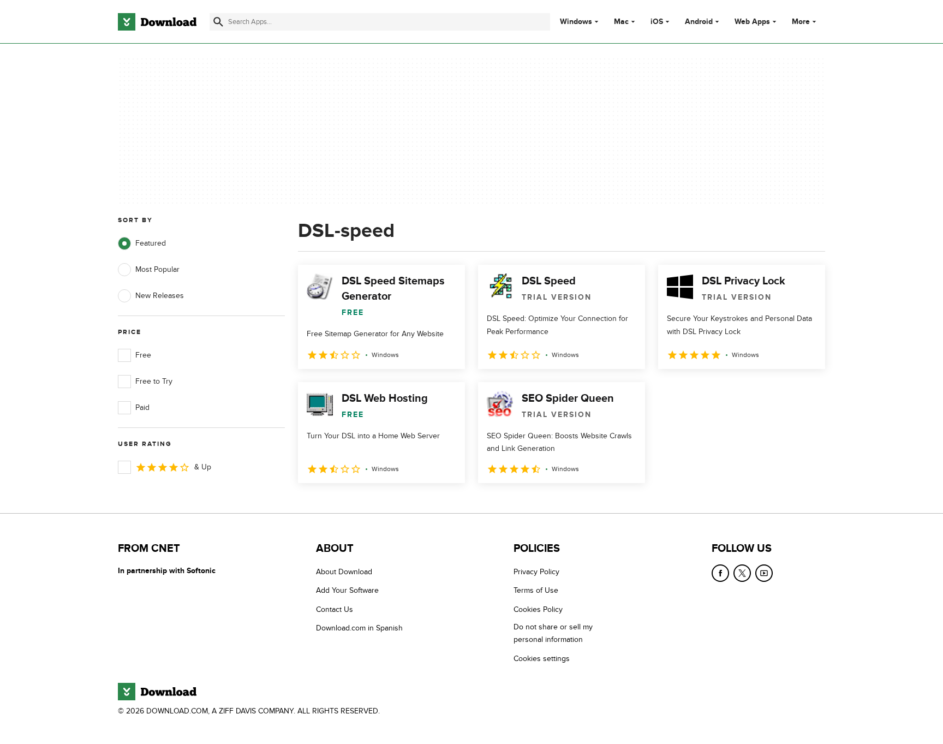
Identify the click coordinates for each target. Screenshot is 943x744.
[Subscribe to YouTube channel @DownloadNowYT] (764, 573)
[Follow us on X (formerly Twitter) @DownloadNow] (742, 573)
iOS (656, 22)
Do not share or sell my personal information (553, 633)
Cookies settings (542, 658)
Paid (142, 407)
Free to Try (153, 381)
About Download (344, 571)
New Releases (159, 295)
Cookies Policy (538, 609)
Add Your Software (347, 590)
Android (699, 22)
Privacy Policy (536, 571)
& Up (202, 467)
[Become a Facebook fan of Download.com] (720, 573)
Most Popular (157, 269)
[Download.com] (157, 22)
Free (143, 355)
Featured (150, 243)
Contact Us (334, 609)
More (801, 21)
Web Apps (752, 22)
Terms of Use (536, 590)
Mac (621, 22)
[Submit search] (218, 22)
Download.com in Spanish (359, 628)
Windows (576, 22)
